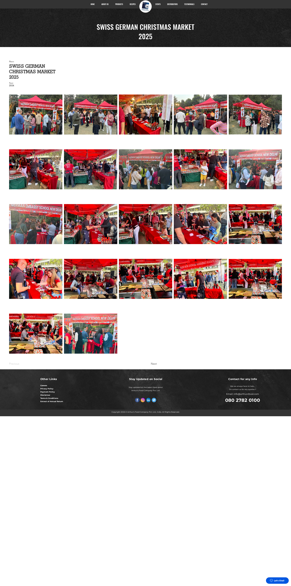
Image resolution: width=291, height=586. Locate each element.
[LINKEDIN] (148, 400)
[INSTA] (143, 400)
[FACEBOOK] (137, 400)
